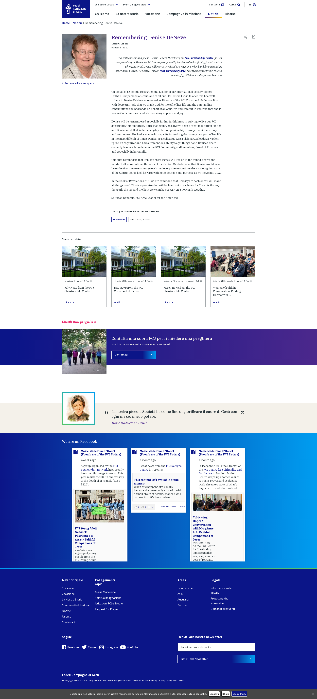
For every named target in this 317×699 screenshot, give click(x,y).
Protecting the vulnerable (219, 601)
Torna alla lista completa (79, 83)
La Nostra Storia (72, 599)
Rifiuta (225, 694)
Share (182, 506)
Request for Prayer (106, 609)
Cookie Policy (239, 694)
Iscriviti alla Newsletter (194, 658)
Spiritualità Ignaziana (108, 598)
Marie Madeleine (105, 592)
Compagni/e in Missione (184, 14)
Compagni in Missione (75, 605)
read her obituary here (172, 71)
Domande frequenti (223, 609)
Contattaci (121, 354)
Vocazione (152, 14)
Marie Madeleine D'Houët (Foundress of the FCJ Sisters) (101, 452)
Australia (183, 599)
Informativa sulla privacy (221, 590)
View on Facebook (169, 506)
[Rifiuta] (313, 694)
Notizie (213, 14)
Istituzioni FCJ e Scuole (109, 603)
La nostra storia (127, 14)
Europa (182, 605)
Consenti (214, 694)
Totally (160, 680)
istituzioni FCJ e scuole (140, 219)
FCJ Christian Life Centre (199, 58)
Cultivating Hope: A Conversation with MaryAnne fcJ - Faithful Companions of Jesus (203, 528)
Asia (180, 594)
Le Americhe (119, 219)
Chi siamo (102, 14)
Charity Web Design (175, 680)
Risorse (230, 14)
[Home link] (76, 9)
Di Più (68, 302)
